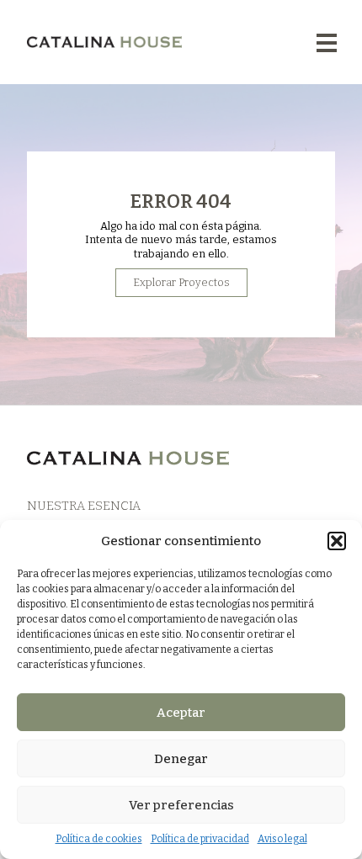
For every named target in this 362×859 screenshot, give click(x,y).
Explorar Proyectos (181, 282)
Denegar (181, 758)
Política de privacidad (200, 839)
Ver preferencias (181, 805)
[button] (336, 541)
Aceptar (181, 712)
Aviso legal (282, 839)
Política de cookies (99, 839)
